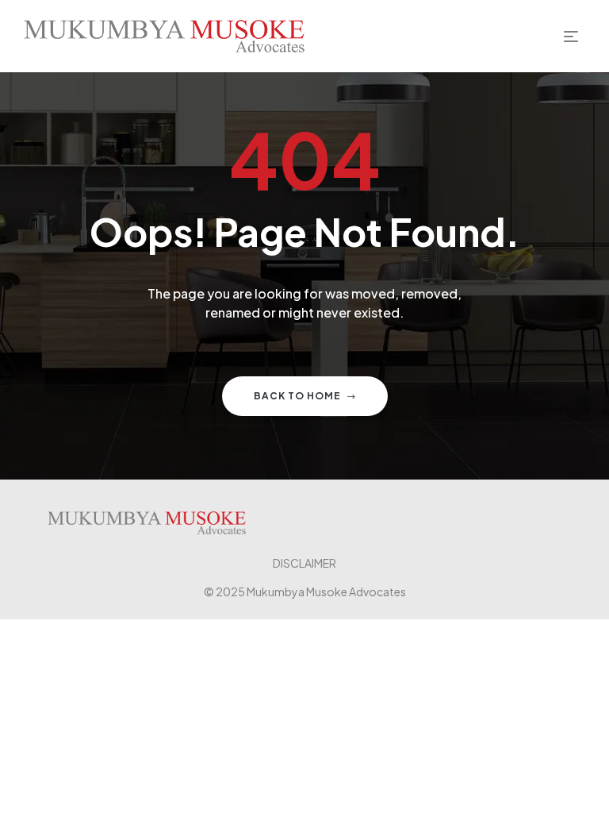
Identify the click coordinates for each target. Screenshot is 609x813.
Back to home (297, 396)
